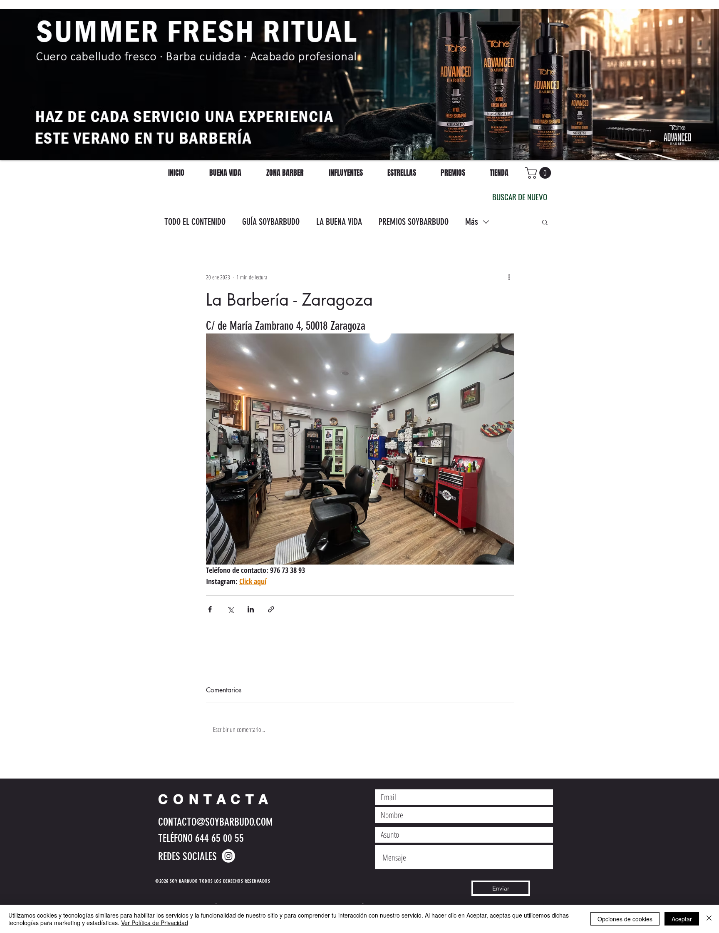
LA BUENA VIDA (339, 221)
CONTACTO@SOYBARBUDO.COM (215, 822)
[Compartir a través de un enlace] (271, 609)
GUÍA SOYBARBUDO (271, 221)
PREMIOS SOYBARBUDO (414, 221)
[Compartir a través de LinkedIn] (251, 609)
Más (471, 221)
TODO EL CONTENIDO (195, 221)
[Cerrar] (709, 918)
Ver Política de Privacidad (154, 922)
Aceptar (682, 919)
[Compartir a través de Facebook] (210, 609)
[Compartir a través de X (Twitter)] (230, 609)
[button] (545, 222)
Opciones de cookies (625, 919)
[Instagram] (228, 856)
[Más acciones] (509, 277)
